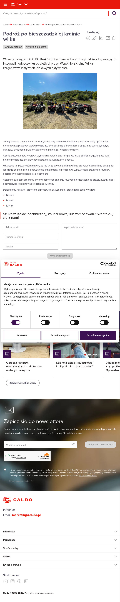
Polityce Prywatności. (88, 475)
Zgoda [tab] (20, 273)
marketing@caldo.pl (26, 515)
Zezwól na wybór (60, 335)
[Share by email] (107, 37)
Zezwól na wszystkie (98, 335)
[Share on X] (94, 37)
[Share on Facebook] (88, 37)
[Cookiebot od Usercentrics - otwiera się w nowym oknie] (102, 264)
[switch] (45, 322)
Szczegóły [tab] (60, 273)
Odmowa (22, 335)
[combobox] (54, 13)
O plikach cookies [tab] (99, 273)
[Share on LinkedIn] (101, 37)
